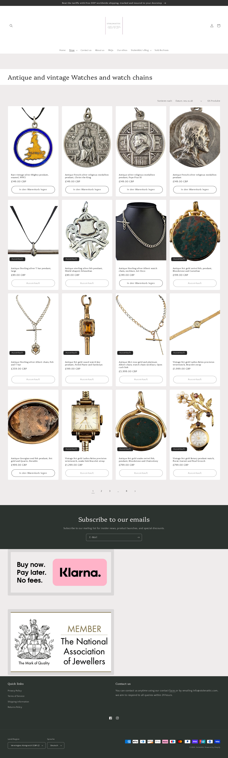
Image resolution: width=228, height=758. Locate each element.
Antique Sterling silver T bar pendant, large (31, 269)
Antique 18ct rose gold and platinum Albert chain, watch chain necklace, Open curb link (140, 364)
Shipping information (18, 702)
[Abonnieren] (138, 537)
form (172, 690)
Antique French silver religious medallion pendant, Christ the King (87, 176)
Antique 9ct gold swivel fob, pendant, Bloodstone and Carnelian (192, 269)
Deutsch (54, 745)
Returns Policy (15, 707)
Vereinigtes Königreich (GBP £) (25, 745)
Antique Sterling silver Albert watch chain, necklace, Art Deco (138, 269)
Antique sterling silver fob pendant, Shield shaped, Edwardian (84, 269)
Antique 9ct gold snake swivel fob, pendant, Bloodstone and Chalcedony (138, 459)
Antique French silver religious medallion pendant (195, 176)
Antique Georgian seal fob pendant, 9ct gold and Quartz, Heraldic (31, 459)
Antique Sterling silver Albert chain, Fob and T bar (32, 363)
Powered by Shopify (212, 747)
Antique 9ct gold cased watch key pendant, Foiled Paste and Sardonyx (84, 363)
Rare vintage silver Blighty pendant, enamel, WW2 (30, 176)
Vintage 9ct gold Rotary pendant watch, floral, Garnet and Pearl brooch (194, 459)
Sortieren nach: (164, 101)
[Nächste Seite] (135, 491)
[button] (11, 25)
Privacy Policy (15, 691)
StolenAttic (200, 747)
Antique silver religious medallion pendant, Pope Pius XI (137, 176)
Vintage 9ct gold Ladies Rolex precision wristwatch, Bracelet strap (193, 363)
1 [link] (93, 491)
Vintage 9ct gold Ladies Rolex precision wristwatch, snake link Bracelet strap (86, 459)
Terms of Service (16, 696)
